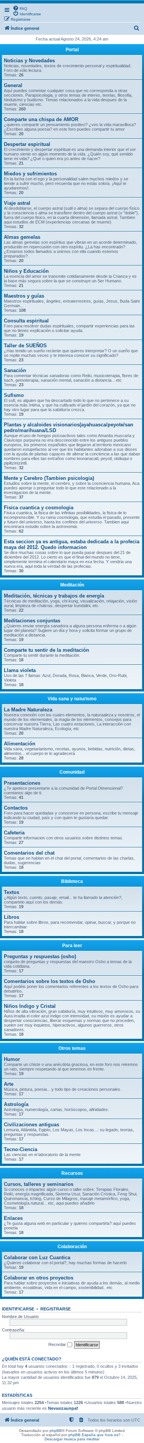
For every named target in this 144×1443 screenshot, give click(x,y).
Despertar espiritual (27, 144)
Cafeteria (14, 833)
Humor (12, 1059)
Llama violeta (20, 670)
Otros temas (72, 1048)
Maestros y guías (24, 296)
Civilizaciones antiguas (31, 1124)
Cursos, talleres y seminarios (38, 1184)
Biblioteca (72, 881)
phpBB (56, 1430)
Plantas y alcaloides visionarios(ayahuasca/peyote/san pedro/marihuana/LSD (68, 427)
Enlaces (13, 1218)
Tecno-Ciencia (20, 1149)
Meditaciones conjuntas (32, 621)
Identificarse (18, 1309)
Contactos (16, 808)
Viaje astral (17, 203)
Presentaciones (22, 783)
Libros (11, 917)
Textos (11, 892)
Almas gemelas (22, 237)
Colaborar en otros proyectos (38, 1278)
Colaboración (72, 1246)
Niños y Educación (26, 271)
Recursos (72, 1173)
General (13, 85)
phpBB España (82, 1435)
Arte (8, 1084)
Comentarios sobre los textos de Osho (49, 981)
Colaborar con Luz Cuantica (37, 1257)
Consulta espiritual (26, 321)
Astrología (16, 1104)
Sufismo (14, 395)
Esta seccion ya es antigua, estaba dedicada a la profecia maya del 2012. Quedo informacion (71, 544)
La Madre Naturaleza (28, 710)
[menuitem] (20, 8)
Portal (72, 49)
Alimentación (19, 744)
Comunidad (72, 772)
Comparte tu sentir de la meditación (46, 650)
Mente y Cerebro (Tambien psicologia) (49, 478)
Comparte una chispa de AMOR (41, 119)
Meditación (72, 585)
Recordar (57, 1344)
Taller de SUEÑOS (25, 345)
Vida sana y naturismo (72, 698)
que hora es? (109, 1435)
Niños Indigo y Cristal (30, 1006)
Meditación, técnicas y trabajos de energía (54, 596)
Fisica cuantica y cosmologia (38, 507)
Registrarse (55, 1309)
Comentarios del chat (29, 853)
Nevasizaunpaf (63, 1408)
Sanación (15, 370)
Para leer (72, 945)
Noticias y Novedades (29, 60)
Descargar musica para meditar (72, 1439)
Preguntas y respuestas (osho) (40, 956)
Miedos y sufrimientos (30, 174)
